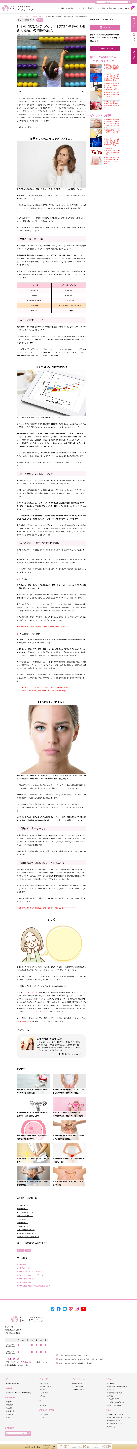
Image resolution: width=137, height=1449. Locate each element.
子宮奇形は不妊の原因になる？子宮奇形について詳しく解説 (69, 1160)
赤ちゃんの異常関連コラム (26, 1233)
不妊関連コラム (22, 1209)
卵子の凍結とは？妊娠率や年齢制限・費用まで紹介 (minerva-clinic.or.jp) (42, 626)
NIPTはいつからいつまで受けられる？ (33, 1275)
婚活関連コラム (22, 1226)
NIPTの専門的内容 (113, 1399)
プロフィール (23, 1030)
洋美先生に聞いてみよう (115, 1405)
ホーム (57, 8)
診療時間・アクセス (46, 1386)
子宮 (21, 1250)
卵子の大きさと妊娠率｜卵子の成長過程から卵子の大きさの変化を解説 (33, 1091)
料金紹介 (9, 1417)
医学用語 (110, 1396)
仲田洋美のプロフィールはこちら (70, 1054)
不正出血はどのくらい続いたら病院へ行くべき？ (33, 1160)
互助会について (78, 1386)
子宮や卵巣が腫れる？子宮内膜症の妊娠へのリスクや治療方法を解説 (69, 1137)
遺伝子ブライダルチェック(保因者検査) (18, 1392)
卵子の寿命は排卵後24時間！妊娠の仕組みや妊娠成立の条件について (33, 1137)
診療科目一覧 (10, 1411)
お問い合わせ (111, 8)
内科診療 (9, 1402)
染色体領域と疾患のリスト (115, 1393)
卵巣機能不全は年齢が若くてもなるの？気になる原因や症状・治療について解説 (69, 1091)
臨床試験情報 (77, 1383)
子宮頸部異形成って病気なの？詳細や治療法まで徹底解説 (33, 1183)
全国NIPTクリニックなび (115, 1414)
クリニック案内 (45, 1383)
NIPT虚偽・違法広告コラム (115, 1402)
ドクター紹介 (100, 8)
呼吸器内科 (9, 1405)
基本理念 (91, 8)
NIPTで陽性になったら (27, 1279)
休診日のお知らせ (28, 1362)
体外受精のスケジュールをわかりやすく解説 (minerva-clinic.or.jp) (42, 690)
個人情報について (79, 1389)
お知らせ (42, 1396)
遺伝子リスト (111, 1389)
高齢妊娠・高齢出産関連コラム (28, 1237)
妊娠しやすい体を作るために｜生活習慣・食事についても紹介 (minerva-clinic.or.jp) (47, 908)
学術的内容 (110, 1383)
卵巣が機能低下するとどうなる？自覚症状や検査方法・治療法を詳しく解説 (33, 1114)
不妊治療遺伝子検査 (25, 1021)
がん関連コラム (22, 1205)
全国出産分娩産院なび (114, 1420)
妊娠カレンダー (112, 1427)
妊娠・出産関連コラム (25, 1216)
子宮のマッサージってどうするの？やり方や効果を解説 (69, 1183)
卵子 (40, 20)
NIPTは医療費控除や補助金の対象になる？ (34, 1286)
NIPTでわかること (25, 1268)
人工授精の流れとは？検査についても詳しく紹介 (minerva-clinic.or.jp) (44, 687)
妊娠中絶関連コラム (24, 1219)
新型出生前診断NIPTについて (15, 1383)
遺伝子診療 (9, 1414)
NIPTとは (22, 1264)
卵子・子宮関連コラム (26, 20)
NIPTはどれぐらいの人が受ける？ (31, 1271)
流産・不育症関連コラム (26, 1230)
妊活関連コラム (22, 1223)
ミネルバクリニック (30, 992)
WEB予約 (107, 27)
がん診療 (9, 1408)
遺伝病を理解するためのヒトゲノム (118, 1386)
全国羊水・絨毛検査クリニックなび (118, 1417)
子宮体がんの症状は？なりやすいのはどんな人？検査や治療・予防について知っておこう (69, 1114)
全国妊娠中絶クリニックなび (116, 1423)
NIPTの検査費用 (25, 1282)
